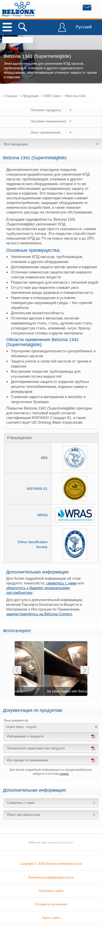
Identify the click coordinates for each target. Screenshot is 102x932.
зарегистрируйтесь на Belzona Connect (39, 614)
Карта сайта (51, 918)
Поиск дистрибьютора (23, 815)
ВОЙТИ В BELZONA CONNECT (62, 29)
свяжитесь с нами (61, 583)
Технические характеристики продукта (36, 748)
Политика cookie (51, 891)
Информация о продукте (25, 736)
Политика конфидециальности (51, 877)
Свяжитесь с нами (20, 803)
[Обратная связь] (77, 9)
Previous (17, 670)
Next (84, 670)
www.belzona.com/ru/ (18, 9)
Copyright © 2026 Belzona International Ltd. (51, 864)
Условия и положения (51, 904)
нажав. (64, 774)
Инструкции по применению (27, 760)
